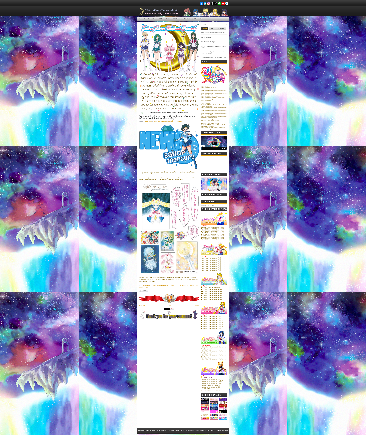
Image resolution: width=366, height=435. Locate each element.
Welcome (146, 19)
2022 (146, 121)
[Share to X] (143, 291)
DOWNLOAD (176, 19)
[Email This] (139, 291)
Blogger (224, 57)
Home (140, 19)
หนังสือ (180, 121)
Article (161, 19)
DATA (168, 19)
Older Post (196, 305)
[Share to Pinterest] (147, 291)
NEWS (154, 19)
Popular (205, 28)
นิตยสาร (165, 121)
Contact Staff (198, 19)
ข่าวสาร (150, 121)
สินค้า (176, 121)
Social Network (186, 19)
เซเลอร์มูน (160, 121)
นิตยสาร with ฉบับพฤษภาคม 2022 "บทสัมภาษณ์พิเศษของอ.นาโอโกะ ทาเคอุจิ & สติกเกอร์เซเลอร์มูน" (168, 117)
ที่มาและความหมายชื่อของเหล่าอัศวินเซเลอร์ (213, 32)
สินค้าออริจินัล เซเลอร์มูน (208, 42)
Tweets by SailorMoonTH (208, 205)
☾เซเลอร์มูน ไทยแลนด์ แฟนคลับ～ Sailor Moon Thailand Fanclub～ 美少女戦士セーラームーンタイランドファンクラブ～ (182, 430)
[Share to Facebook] (145, 291)
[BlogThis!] (141, 291)
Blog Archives (220, 28)
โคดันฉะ (155, 121)
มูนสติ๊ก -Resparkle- (206, 37)
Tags (211, 28)
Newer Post (142, 305)
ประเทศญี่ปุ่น (171, 121)
